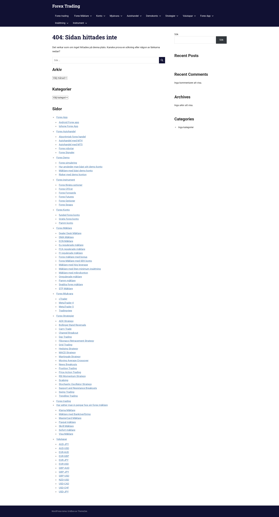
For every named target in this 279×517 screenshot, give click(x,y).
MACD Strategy (67, 352)
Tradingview (65, 310)
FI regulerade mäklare (71, 253)
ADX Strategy (66, 321)
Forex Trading (66, 6)
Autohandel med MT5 (71, 144)
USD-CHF (64, 487)
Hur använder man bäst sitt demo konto (80, 166)
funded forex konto (69, 215)
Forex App (205, 16)
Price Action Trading (70, 372)
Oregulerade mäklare (70, 276)
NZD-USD (64, 479)
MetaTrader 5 (66, 306)
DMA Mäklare (66, 237)
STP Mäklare (66, 288)
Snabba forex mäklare (71, 284)
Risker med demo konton (72, 174)
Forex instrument (65, 179)
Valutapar (188, 16)
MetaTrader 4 (66, 302)
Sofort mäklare (67, 430)
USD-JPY (64, 491)
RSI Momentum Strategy (72, 376)
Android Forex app (69, 122)
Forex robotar (66, 148)
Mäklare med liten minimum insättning (80, 268)
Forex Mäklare (81, 16)
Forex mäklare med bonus (73, 256)
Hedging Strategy (68, 348)
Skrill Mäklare (66, 426)
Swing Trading (66, 392)
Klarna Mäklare (67, 410)
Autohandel (133, 16)
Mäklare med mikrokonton (73, 272)
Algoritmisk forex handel (72, 136)
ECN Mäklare (66, 241)
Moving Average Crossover (73, 360)
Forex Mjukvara (64, 293)
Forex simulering (68, 162)
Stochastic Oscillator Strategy (75, 384)
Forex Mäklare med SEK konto (75, 260)
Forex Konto (63, 209)
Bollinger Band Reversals (72, 324)
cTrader (63, 298)
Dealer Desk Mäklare (70, 233)
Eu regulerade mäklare (71, 245)
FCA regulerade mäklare (72, 249)
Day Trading (65, 336)
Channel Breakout (68, 332)
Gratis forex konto (69, 218)
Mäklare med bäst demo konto (76, 170)
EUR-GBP (64, 456)
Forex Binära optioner (70, 185)
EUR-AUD (64, 452)
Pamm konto (66, 223)
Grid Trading (65, 344)
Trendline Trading (68, 395)
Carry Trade (65, 328)
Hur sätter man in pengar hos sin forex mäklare (82, 405)
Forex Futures (66, 196)
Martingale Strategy (70, 356)
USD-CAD (64, 483)
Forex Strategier (65, 315)
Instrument (78, 23)
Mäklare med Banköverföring (75, 414)
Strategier (170, 16)
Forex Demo (63, 157)
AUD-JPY (64, 444)
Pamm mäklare (67, 280)
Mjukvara (114, 16)
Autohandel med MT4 (71, 140)
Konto (99, 16)
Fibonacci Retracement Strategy (76, 340)
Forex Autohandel (66, 131)
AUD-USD (64, 448)
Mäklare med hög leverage (73, 264)
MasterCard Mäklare (70, 418)
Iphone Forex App (68, 126)
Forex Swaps (66, 204)
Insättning (60, 23)
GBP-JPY (64, 471)
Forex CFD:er (66, 188)
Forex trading (62, 16)
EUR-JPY (63, 460)
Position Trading (68, 368)
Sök (176, 34)
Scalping (63, 380)
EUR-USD (64, 463)
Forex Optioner (67, 200)
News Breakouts (68, 364)
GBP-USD (64, 475)
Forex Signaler (66, 152)
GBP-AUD (64, 468)
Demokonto (152, 16)
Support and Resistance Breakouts (78, 388)
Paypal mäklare (67, 422)
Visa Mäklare (66, 433)
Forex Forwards (67, 192)
